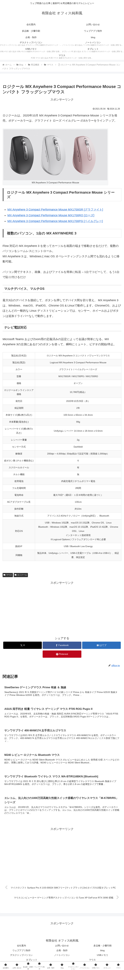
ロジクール (22, 575)
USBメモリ (102, 955)
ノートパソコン (62, 955)
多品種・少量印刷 (102, 945)
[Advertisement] (62, 607)
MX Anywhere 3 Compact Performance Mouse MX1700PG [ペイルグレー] (55, 221)
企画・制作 (62, 950)
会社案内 (21, 945)
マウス (9, 575)
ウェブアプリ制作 (21, 950)
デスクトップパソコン (21, 955)
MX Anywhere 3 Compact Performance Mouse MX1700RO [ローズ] (50, 215)
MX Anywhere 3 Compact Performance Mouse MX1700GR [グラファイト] (55, 209)
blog (102, 950)
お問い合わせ (62, 945)
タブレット (31, 959)
